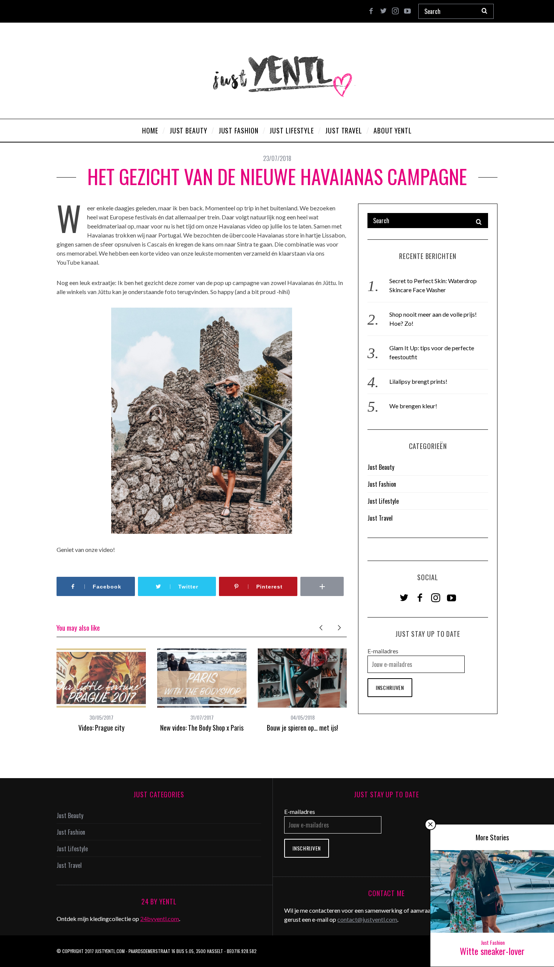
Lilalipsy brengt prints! (418, 381)
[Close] (430, 824)
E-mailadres (382, 650)
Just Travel (380, 518)
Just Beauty (380, 467)
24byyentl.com (159, 918)
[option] (101, 690)
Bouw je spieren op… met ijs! (302, 728)
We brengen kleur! (413, 405)
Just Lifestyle (383, 501)
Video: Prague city (101, 728)
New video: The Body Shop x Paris (201, 728)
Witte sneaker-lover (492, 951)
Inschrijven (390, 687)
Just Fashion (381, 484)
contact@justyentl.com (367, 919)
